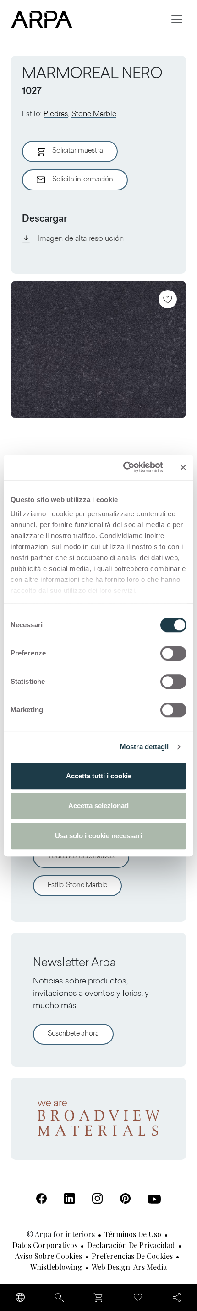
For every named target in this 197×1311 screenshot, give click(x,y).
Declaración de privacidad (131, 1245)
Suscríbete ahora (73, 1034)
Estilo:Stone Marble (77, 885)
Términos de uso (132, 1234)
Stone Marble (93, 114)
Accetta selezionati (98, 805)
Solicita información (82, 179)
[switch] (173, 653)
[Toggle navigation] (177, 19)
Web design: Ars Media (129, 1267)
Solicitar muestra (77, 151)
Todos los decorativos (81, 856)
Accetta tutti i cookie (98, 776)
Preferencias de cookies (132, 1256)
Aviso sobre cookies (48, 1256)
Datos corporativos (44, 1245)
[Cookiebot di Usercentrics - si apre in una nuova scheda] (124, 467)
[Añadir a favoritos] (167, 299)
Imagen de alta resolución (81, 239)
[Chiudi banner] (183, 467)
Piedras (56, 114)
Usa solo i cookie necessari (98, 836)
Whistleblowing (56, 1267)
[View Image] (98, 349)
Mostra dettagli (144, 747)
